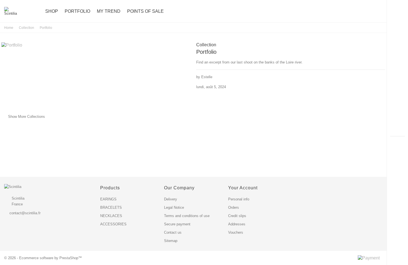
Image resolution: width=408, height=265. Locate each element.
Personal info (238, 199)
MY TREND (108, 11)
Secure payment (177, 224)
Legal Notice (174, 207)
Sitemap (170, 241)
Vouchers (235, 232)
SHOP (51, 11)
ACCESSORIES (113, 224)
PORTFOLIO (77, 11)
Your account (243, 187)
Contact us (173, 232)
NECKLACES (111, 216)
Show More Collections (23, 116)
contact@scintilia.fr (25, 213)
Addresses (236, 224)
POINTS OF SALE (145, 11)
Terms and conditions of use (187, 216)
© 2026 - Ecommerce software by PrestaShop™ (43, 258)
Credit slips (237, 216)
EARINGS (108, 199)
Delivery (170, 199)
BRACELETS (111, 207)
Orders (233, 207)
